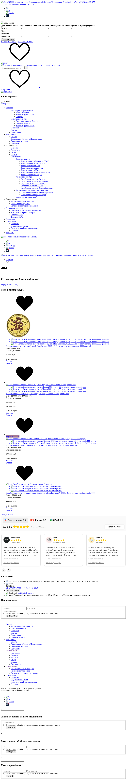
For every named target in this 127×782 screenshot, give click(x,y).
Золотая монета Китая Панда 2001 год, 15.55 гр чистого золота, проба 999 (37, 394)
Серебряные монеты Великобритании (37, 188)
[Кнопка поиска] (26, 67)
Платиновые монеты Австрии (33, 195)
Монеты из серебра (24, 177)
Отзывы (14, 230)
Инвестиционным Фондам (22, 201)
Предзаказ (15, 143)
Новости (14, 148)
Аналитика (15, 150)
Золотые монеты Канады (31, 175)
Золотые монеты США (30, 166)
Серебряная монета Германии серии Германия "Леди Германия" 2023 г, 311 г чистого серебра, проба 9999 (50, 493)
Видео (13, 152)
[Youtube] (10, 13)
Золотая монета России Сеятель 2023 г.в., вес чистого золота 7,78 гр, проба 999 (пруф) (42, 445)
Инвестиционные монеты (22, 110)
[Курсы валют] (7, 23)
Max (55, 537)
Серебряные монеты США (32, 186)
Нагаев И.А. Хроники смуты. (23, 212)
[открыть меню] (2, 21)
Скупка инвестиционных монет (24, 206)
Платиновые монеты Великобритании (37, 192)
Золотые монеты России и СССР (35, 161)
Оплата (14, 137)
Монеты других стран (25, 114)
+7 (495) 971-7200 (8, 42)
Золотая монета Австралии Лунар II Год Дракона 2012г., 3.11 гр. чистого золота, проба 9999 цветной (48, 346)
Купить (9, 363)
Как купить (11, 134)
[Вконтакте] (8, 11)
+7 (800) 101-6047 (25, 42)
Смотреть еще (7, 514)
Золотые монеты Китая (30, 170)
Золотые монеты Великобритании (35, 172)
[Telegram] (7, 8)
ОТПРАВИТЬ (12, 616)
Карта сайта (6, 693)
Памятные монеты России (27, 121)
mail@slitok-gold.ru (25, 593)
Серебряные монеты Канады (33, 183)
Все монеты (16, 157)
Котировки (10, 219)
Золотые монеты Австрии (32, 168)
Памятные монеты (19, 119)
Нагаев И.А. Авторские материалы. (26, 210)
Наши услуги (11, 666)
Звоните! (10, 361)
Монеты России (22, 112)
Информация (11, 651)
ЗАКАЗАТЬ (11, 727)
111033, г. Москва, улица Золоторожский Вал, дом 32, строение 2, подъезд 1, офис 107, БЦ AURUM (50, 255)
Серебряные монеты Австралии (34, 181)
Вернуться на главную (10, 284)
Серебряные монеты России (33, 179)
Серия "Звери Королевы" (26, 197)
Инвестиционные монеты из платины (32, 190)
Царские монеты (23, 123)
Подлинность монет (19, 226)
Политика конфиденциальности (24, 228)
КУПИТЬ (10, 776)
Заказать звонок (8, 39)
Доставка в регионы (19, 141)
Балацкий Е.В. (17, 215)
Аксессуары (16, 132)
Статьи (14, 154)
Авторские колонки (14, 208)
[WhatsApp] (10, 245)
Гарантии (15, 224)
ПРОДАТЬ (11, 752)
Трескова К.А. (17, 217)
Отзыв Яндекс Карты (11, 563)
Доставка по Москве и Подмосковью (26, 139)
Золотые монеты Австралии (33, 163)
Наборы (19, 117)
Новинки (15, 128)
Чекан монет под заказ (20, 204)
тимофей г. (16, 537)
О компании (11, 221)
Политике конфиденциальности (81, 776)
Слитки (14, 130)
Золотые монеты (23, 159)
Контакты (10, 233)
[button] (4, 570)
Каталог (9, 108)
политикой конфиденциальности (74, 613)
